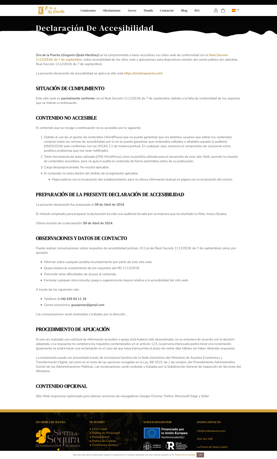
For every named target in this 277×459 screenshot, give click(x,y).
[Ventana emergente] (216, 10)
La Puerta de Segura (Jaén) (212, 447)
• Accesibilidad (99, 437)
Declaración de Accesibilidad (59, 35)
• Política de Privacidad (105, 433)
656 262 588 (205, 439)
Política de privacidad (185, 454)
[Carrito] (222, 10)
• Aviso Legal (98, 429)
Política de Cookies (103, 441)
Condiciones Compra (104, 445)
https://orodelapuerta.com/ (143, 73)
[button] (98, 10)
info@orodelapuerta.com (211, 431)
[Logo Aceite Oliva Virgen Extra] (51, 10)
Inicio (39, 35)
